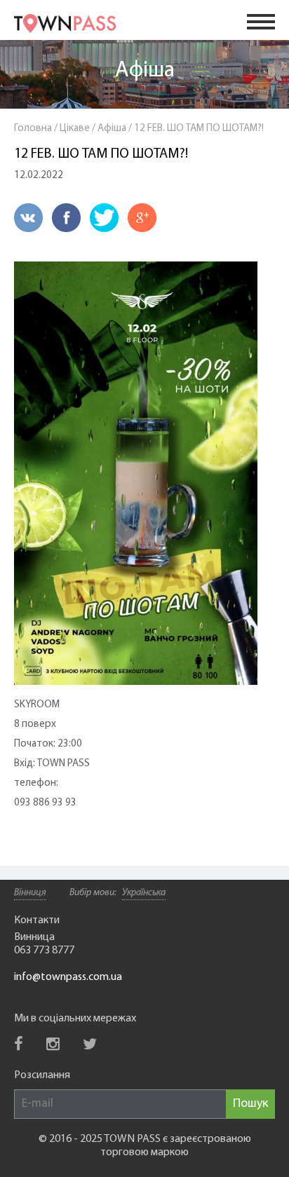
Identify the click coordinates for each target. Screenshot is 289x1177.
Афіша (145, 71)
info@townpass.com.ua (68, 977)
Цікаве (75, 128)
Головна (33, 128)
